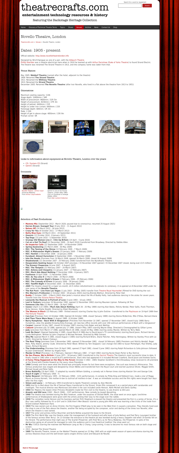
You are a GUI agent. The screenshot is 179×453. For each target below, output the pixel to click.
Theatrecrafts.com (27, 42)
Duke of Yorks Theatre (118, 62)
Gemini (29, 166)
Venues (79, 27)
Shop (115, 27)
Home (23, 27)
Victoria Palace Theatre (52, 297)
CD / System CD (33, 163)
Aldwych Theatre (76, 60)
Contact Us (106, 27)
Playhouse (133, 311)
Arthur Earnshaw (99, 62)
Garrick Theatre (107, 355)
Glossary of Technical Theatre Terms (43, 27)
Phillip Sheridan (27, 62)
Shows (70, 27)
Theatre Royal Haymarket (110, 291)
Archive (88, 27)
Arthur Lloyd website (33, 194)
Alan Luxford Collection (60, 198)
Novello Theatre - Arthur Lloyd (32, 191)
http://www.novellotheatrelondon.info (52, 56)
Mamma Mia (32, 224)
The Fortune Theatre (35, 314)
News (96, 27)
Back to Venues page (30, 448)
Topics (62, 27)
